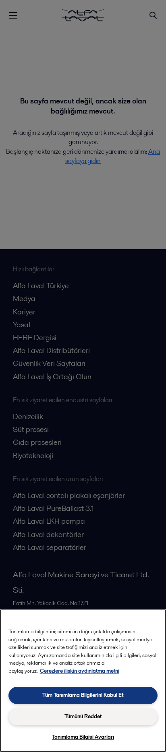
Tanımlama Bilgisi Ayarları (83, 737)
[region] (83, 680)
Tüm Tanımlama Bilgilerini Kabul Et (82, 695)
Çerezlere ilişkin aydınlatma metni (79, 671)
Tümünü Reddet (83, 716)
